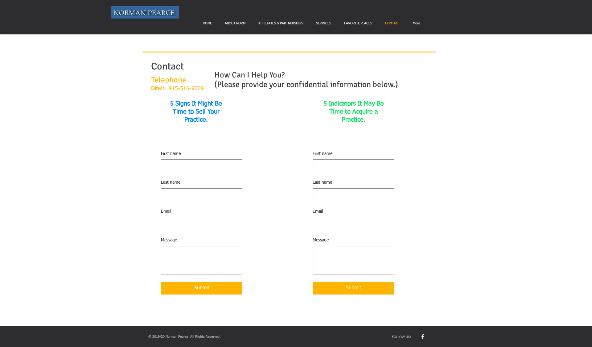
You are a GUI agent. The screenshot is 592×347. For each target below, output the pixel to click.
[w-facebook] (423, 336)
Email (166, 211)
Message (169, 240)
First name (171, 154)
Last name (170, 182)
